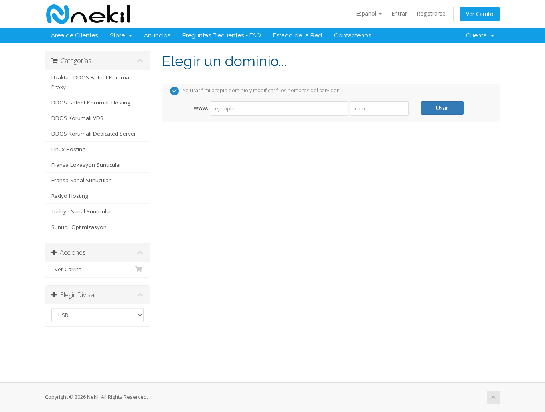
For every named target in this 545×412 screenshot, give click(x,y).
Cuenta (478, 35)
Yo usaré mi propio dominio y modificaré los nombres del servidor (261, 90)
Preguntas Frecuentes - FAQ (221, 35)
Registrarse (431, 13)
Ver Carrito (480, 14)
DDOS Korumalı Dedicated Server (93, 133)
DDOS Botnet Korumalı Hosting (90, 102)
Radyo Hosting (69, 195)
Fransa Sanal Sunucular (81, 180)
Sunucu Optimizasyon (79, 227)
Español (367, 13)
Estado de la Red (297, 35)
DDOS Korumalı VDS (77, 118)
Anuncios (157, 35)
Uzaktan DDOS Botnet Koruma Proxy (90, 82)
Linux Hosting (68, 149)
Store (119, 35)
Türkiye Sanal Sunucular (81, 211)
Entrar (399, 13)
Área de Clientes (74, 35)
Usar (442, 108)
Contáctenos (352, 35)
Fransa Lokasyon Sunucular (86, 164)
